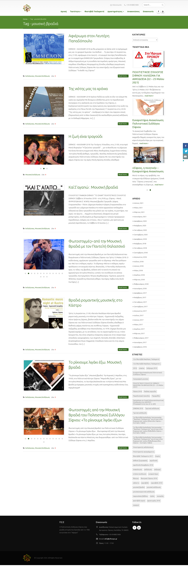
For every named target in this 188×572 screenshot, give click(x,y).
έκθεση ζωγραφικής (140, 460)
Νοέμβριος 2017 (140, 297)
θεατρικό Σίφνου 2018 (149, 478)
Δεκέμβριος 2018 (140, 239)
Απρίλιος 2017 (139, 329)
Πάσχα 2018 (137, 391)
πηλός (152, 496)
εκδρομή (157, 469)
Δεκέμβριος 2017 (140, 293)
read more (149, 96)
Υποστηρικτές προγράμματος (143, 452)
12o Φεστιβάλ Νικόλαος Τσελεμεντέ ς (147, 364)
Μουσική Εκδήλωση (42, 76)
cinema (141, 368)
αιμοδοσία (153, 460)
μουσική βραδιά (139, 487)
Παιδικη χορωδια (150, 391)
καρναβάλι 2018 (156, 483)
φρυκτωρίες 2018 (153, 501)
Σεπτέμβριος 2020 (140, 234)
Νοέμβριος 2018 (140, 243)
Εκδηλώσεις (29, 76)
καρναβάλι (145, 483)
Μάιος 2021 (138, 208)
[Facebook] (158, 11)
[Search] (162, 5)
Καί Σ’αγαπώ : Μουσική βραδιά (93, 187)
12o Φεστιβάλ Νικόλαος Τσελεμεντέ (146, 359)
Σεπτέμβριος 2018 (140, 252)
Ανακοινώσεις (133, 11)
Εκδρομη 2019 (152, 368)
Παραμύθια (156, 396)
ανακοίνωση (137, 469)
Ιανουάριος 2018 (140, 288)
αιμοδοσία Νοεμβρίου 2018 (143, 465)
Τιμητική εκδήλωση (152, 408)
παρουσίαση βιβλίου (140, 496)
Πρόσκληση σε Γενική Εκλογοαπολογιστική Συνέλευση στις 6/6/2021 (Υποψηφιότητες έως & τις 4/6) (148, 402)
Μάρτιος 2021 (139, 212)
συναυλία (160, 496)
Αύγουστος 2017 (140, 311)
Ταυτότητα (75, 11)
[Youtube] (163, 11)
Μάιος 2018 (138, 270)
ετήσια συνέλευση (139, 474)
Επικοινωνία (117, 5)
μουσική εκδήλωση (154, 487)
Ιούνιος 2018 (138, 266)
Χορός (157, 456)
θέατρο (136, 478)
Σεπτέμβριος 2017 (140, 306)
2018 (135, 368)
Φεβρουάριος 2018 (141, 284)
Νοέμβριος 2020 (140, 225)
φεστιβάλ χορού (139, 501)
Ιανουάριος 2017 (140, 342)
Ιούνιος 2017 (138, 320)
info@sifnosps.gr (110, 539)
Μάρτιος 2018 (139, 279)
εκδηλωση (148, 469)
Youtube (139, 528)
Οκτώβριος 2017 (140, 302)
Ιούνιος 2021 (138, 203)
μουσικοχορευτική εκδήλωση (143, 492)
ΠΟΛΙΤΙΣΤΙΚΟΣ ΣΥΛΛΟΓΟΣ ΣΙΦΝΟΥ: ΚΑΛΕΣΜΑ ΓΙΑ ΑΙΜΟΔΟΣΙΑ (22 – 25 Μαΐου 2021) (148, 385)
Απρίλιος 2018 (139, 275)
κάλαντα (136, 483)
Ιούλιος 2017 (138, 315)
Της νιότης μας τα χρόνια (88, 88)
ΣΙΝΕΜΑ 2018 (138, 408)
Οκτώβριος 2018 (140, 248)
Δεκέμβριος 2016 (140, 347)
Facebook (134, 528)
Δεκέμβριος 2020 (140, 221)
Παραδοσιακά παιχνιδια (141, 396)
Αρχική (64, 11)
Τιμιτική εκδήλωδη (140, 413)
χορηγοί (136, 505)
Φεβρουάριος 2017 (141, 338)
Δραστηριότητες (115, 11)
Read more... (123, 76)
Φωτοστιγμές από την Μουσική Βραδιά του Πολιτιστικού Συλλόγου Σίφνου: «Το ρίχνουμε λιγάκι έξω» (96, 415)
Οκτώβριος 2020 (140, 230)
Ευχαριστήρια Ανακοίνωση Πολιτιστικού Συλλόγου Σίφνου (147, 123)
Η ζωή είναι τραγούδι (85, 136)
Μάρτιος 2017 (139, 333)
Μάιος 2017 (138, 324)
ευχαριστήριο (153, 474)
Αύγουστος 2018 (140, 257)
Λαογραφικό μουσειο (140, 379)
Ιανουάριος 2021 (140, 216)
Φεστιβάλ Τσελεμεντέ (94, 11)
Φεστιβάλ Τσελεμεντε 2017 (143, 456)
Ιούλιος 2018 (138, 261)
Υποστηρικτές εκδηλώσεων (143, 447)
